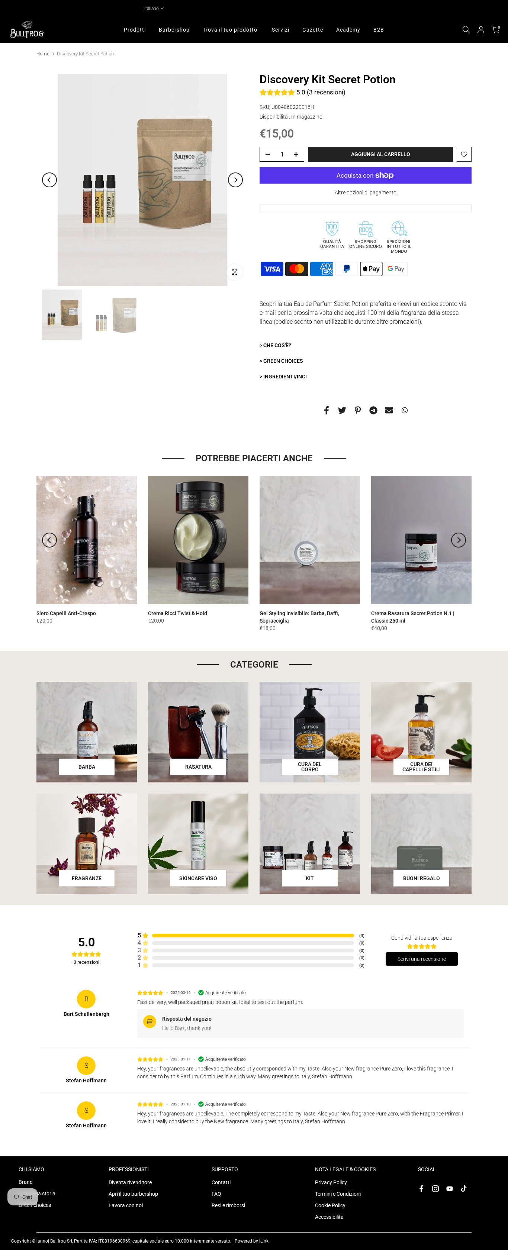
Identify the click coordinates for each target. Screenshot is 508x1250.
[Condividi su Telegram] (373, 410)
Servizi (280, 30)
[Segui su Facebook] (421, 1188)
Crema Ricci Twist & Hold (177, 613)
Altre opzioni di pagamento (365, 193)
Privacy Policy (331, 1182)
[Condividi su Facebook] (326, 410)
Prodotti (135, 30)
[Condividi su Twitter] (342, 410)
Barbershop (174, 30)
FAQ (216, 1194)
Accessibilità (329, 1217)
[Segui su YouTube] (449, 1188)
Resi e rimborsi (228, 1205)
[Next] (235, 179)
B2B (378, 30)
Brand (26, 1182)
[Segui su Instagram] (435, 1188)
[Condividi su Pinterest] (358, 410)
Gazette (312, 30)
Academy (348, 30)
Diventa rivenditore (130, 1182)
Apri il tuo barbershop (133, 1194)
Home (42, 53)
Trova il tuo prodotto (230, 30)
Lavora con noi (126, 1205)
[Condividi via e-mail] (389, 410)
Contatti (221, 1182)
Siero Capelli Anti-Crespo (66, 613)
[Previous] (49, 179)
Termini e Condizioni (338, 1194)
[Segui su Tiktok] (463, 1188)
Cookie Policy (330, 1205)
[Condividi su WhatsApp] (405, 410)
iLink (264, 1241)
